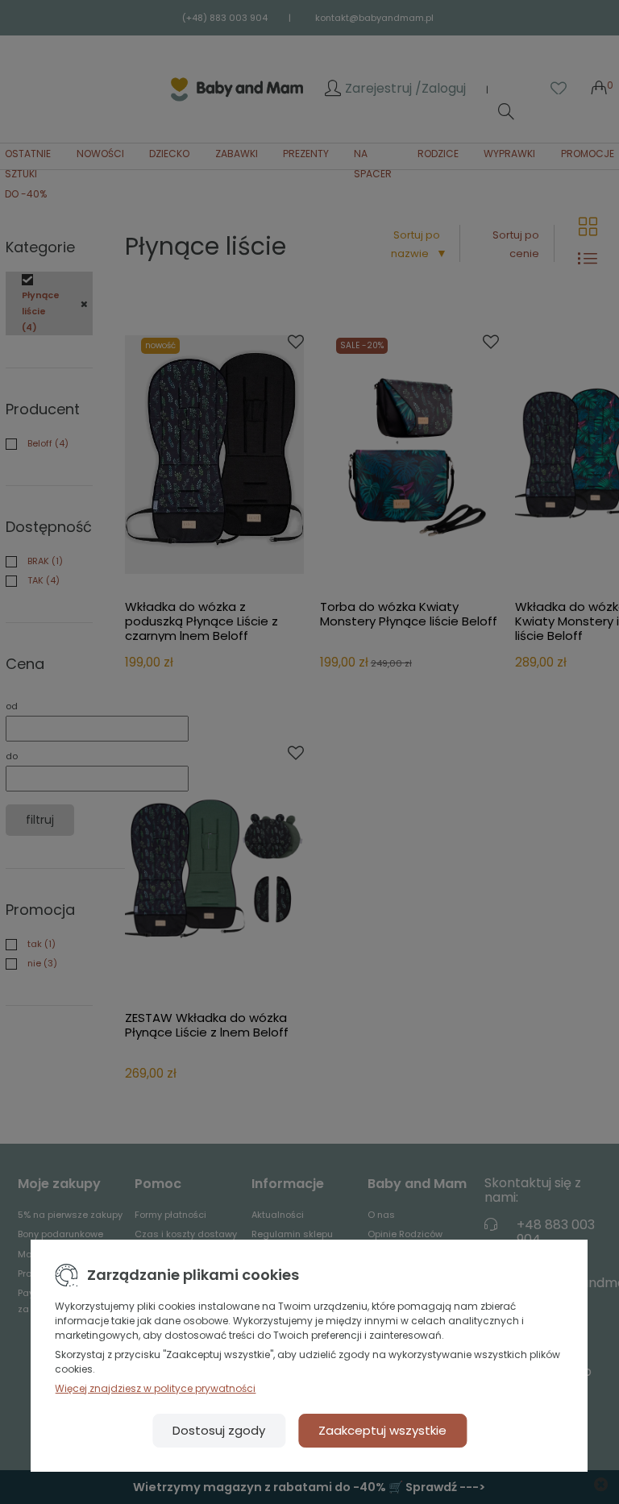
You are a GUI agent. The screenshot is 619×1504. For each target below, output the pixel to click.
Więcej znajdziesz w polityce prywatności (155, 1388)
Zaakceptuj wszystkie (382, 1430)
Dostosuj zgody (218, 1430)
